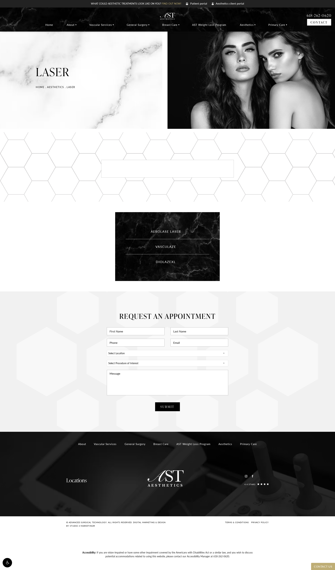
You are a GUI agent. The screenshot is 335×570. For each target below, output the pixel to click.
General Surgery (137, 24)
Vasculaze (165, 246)
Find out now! (171, 3)
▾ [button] (76, 24)
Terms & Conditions (237, 522)
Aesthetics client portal (229, 3)
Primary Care (276, 24)
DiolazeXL (166, 262)
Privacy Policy (260, 522)
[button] (7, 562)
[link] (256, 484)
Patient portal (198, 3)
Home (49, 24)
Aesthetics (247, 24)
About (71, 24)
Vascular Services (100, 24)
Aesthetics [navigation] (55, 87)
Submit (167, 406)
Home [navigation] (40, 87)
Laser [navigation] (71, 87)
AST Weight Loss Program (209, 24)
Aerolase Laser (166, 231)
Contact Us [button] (323, 566)
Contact (319, 22)
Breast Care (169, 24)
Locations (76, 480)
